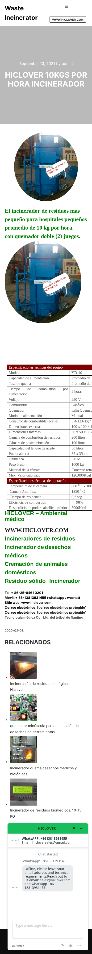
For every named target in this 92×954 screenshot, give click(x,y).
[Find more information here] (48, 886)
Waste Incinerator (21, 12)
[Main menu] (66, 6)
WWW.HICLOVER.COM (68, 19)
